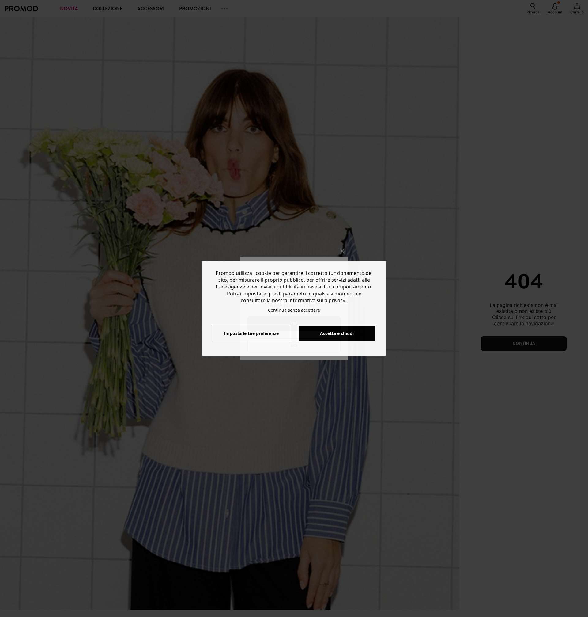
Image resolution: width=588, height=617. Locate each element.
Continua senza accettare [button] (294, 310)
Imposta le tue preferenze (251, 333)
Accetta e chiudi (337, 333)
